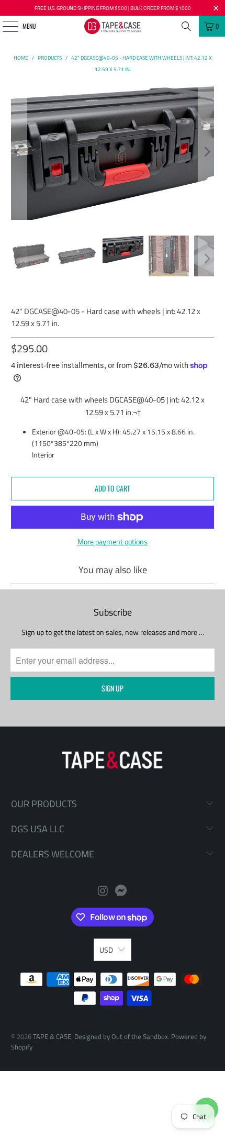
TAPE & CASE (52, 1036)
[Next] (206, 152)
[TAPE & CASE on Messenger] (121, 891)
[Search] (186, 26)
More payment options (112, 541)
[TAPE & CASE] (113, 26)
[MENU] (4, 26)
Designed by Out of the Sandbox (121, 1036)
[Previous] (18, 152)
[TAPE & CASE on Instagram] (103, 891)
